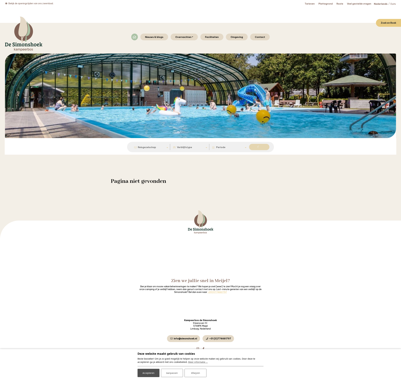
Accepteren (148, 372)
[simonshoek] (23, 34)
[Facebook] (203, 348)
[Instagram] (197, 348)
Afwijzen (195, 372)
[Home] (200, 233)
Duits (393, 4)
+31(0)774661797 (217, 292)
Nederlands (381, 4)
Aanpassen (172, 372)
